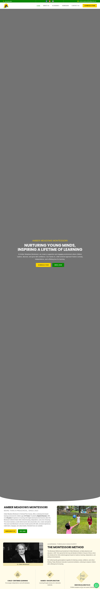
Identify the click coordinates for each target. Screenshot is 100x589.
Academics (55, 5)
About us (46, 5)
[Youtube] (50, 1)
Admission (65, 5)
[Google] (53, 1)
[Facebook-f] (46, 1)
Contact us (75, 5)
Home (38, 5)
